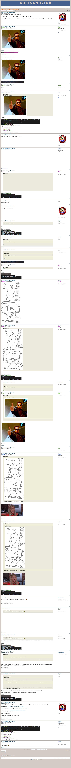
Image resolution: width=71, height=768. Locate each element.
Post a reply (2, 10)
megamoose (3, 237)
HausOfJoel (3, 149)
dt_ (2, 13)
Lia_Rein (3, 92)
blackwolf (3, 448)
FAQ (66, 8)
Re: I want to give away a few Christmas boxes (8, 26)
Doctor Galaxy (4, 281)
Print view (67, 6)
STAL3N (3, 393)
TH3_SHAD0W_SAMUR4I (5, 652)
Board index (3, 757)
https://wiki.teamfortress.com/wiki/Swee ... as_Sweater (20, 708)
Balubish (3, 27)
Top (69, 55)
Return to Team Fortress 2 (5, 752)
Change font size (69, 6)
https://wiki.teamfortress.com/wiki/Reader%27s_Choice (15, 706)
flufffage (3, 171)
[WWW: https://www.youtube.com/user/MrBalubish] (58, 32)
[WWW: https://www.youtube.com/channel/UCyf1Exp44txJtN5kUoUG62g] (58, 97)
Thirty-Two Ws (3, 85)
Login (69, 8)
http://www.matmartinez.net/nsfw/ (5, 168)
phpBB (32, 759)
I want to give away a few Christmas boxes (10, 9)
